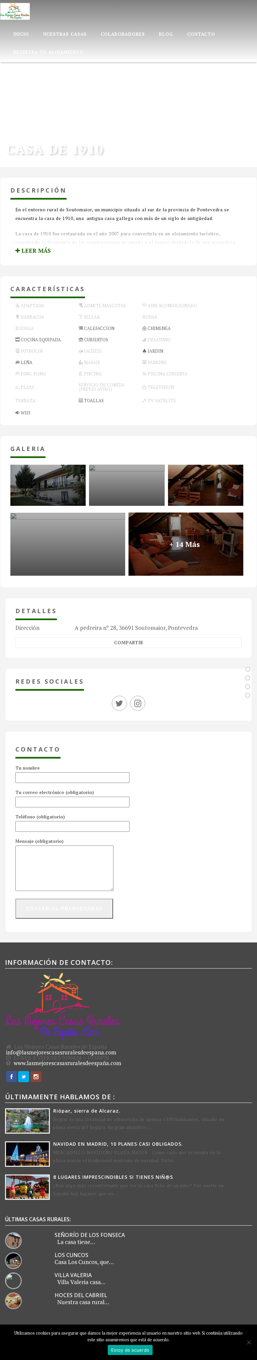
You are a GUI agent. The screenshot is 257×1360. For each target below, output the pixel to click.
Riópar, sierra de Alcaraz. (86, 1111)
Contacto (201, 34)
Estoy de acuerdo (130, 1350)
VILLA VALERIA (73, 1275)
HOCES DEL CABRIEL (81, 1295)
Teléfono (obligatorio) (40, 817)
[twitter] (121, 704)
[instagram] (137, 704)
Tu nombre (27, 768)
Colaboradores (123, 34)
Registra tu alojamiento (48, 52)
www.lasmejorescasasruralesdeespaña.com (67, 1063)
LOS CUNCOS (71, 1255)
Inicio (21, 34)
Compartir (128, 643)
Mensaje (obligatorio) (39, 841)
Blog (166, 34)
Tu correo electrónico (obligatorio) (54, 792)
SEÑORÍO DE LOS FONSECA (90, 1235)
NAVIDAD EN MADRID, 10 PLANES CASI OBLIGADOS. (118, 1144)
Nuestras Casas (65, 34)
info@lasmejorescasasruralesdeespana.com (61, 1052)
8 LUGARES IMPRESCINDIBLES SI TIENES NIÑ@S (113, 1177)
